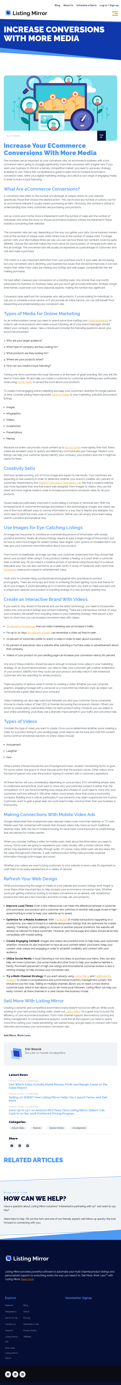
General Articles (56, 1128)
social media (24, 382)
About (26, 1311)
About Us (68, 5)
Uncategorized (79, 1128)
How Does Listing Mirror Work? (11, 1353)
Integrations (10, 1311)
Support (9, 1330)
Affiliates (27, 1336)
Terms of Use (11, 1318)
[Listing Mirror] (27, 16)
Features (37, 1128)
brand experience (98, 320)
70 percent (61, 919)
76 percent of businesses (20, 626)
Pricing (26, 1318)
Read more (27, 1279)
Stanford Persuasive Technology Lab (59, 482)
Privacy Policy (30, 1330)
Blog (57, 5)
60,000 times (73, 447)
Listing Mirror (81, 976)
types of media (60, 394)
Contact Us (10, 1324)
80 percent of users (39, 632)
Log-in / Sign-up (109, 5)
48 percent (10, 569)
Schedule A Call (31, 1324)
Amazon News (17, 1128)
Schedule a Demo (86, 5)
